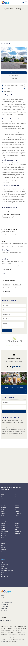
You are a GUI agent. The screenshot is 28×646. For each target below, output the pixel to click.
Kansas (16, 503)
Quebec (3, 578)
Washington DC (4, 549)
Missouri (3, 523)
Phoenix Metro (4, 608)
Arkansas (3, 500)
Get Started (14, 391)
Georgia (3, 513)
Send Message (7, 330)
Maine (16, 509)
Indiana (16, 498)
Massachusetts (18, 513)
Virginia (2, 545)
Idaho (16, 494)
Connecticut (3, 507)
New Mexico (4, 535)
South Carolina (18, 531)
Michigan (16, 515)
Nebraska (3, 527)
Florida (2, 511)
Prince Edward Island (5, 576)
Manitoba (3, 566)
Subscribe (14, 411)
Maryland (17, 511)
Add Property (4, 597)
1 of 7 (23, 66)
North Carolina (4, 539)
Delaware (3, 509)
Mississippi (3, 521)
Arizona (3, 498)
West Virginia (4, 551)
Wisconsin (3, 553)
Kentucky (17, 505)
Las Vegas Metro (4, 606)
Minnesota (3, 519)
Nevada (3, 529)
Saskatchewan (4, 581)
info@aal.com (4, 641)
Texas (16, 537)
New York (3, 537)
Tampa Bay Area (4, 610)
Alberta (2, 562)
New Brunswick (4, 568)
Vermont (3, 543)
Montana (3, 525)
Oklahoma (17, 523)
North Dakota (17, 519)
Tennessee (17, 535)
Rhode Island (17, 529)
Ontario (2, 574)
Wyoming (3, 555)
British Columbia (4, 564)
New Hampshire (4, 531)
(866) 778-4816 (16, 367)
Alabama (3, 494)
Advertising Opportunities (6, 602)
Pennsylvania (17, 527)
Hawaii (2, 515)
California (3, 503)
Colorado (3, 505)
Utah (16, 539)
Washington (3, 547)
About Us (3, 595)
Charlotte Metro (4, 604)
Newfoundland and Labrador (7, 570)
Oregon (16, 525)
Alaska (2, 496)
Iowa (16, 500)
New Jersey (3, 533)
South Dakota (17, 533)
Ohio (16, 521)
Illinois (16, 496)
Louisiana (17, 507)
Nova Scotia (4, 572)
